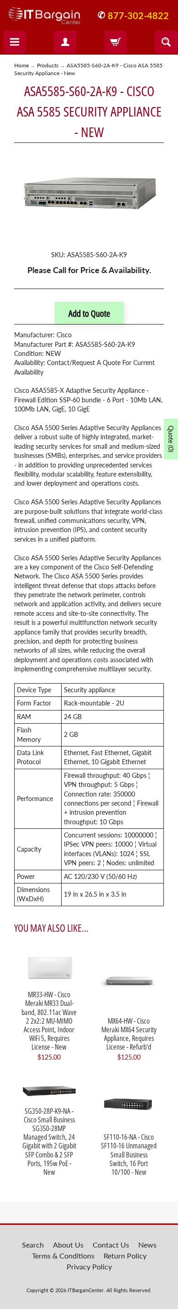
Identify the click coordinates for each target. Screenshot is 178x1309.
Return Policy (125, 1255)
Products (47, 65)
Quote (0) (171, 439)
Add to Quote (89, 313)
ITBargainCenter (86, 1290)
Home (21, 65)
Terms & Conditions (63, 1255)
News (147, 1244)
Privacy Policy (89, 1266)
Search (33, 1244)
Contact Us (111, 1244)
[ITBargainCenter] (44, 12)
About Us (68, 1244)
